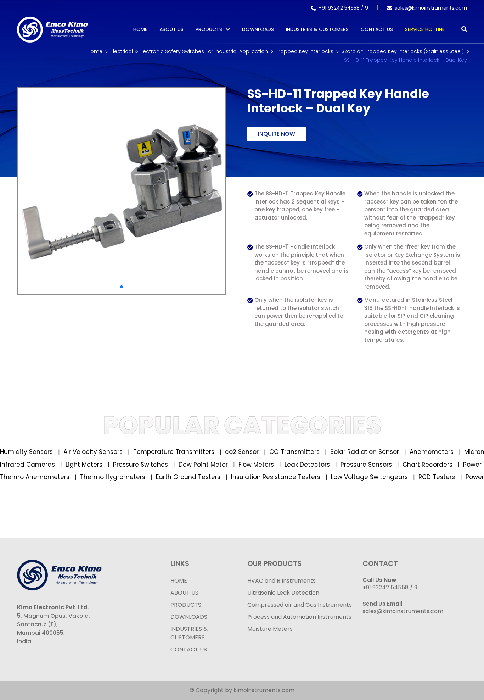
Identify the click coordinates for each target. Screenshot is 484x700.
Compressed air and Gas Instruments (299, 605)
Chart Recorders (439, 464)
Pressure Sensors (377, 464)
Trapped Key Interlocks (304, 51)
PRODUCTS (209, 29)
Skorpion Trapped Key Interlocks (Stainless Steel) (403, 51)
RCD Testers (423, 477)
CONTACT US (188, 649)
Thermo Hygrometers (99, 477)
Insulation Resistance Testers (262, 477)
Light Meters (95, 464)
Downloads (258, 29)
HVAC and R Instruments (281, 581)
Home (140, 29)
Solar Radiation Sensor (354, 452)
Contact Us (377, 29)
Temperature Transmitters (163, 452)
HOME (178, 581)
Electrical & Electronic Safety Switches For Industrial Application (189, 51)
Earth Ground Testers (174, 477)
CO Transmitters (284, 452)
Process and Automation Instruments (299, 617)
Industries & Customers (317, 29)
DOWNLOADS (188, 617)
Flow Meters (267, 464)
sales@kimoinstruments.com (431, 7)
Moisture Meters (270, 629)
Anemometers (421, 452)
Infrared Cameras (39, 464)
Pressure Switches (152, 464)
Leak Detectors (318, 464)
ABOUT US (184, 593)
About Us (171, 29)
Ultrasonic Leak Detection (283, 593)
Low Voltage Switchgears (355, 477)
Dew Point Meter (214, 464)
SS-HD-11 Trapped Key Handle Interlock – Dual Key (405, 59)
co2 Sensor (231, 452)
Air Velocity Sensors (82, 452)
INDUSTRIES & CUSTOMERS (189, 633)
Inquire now (276, 134)
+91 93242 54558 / (342, 7)
